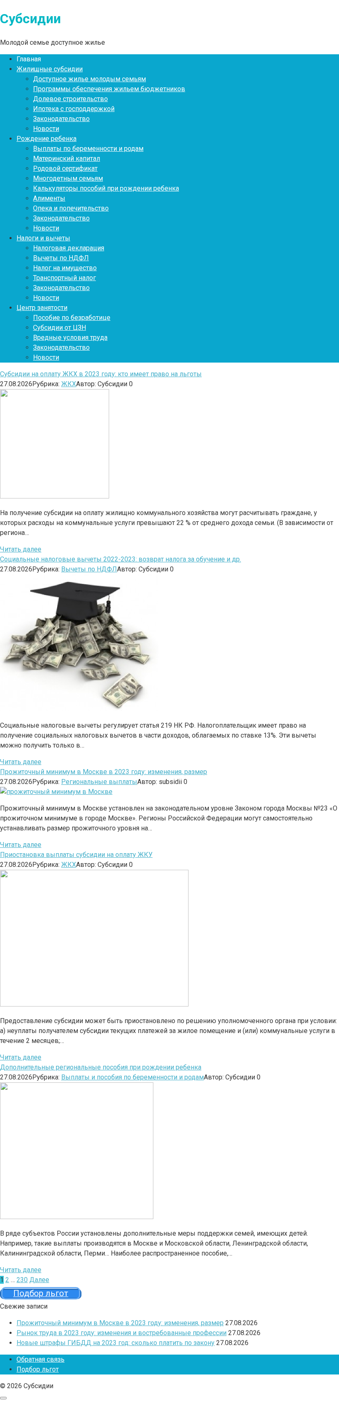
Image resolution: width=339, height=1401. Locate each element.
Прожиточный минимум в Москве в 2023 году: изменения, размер (120, 1323)
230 (22, 1280)
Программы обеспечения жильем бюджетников (109, 89)
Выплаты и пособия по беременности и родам (132, 1077)
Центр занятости (42, 308)
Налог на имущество (65, 268)
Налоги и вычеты (43, 238)
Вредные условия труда (70, 337)
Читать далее (20, 549)
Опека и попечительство (71, 208)
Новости (46, 129)
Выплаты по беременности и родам (88, 148)
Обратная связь (40, 1359)
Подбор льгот (38, 1369)
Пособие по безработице (71, 318)
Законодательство (61, 119)
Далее (39, 1280)
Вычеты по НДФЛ (61, 258)
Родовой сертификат (65, 168)
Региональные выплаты (99, 782)
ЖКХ (68, 384)
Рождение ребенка (46, 139)
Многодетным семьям (68, 178)
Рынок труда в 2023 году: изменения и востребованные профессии (122, 1333)
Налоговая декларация (68, 248)
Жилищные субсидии (50, 69)
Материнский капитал (66, 158)
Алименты (49, 198)
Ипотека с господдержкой (74, 109)
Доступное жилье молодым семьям (89, 79)
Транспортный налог (64, 278)
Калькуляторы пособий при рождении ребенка (106, 188)
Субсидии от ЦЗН (59, 327)
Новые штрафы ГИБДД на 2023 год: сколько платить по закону (116, 1343)
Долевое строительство (70, 99)
